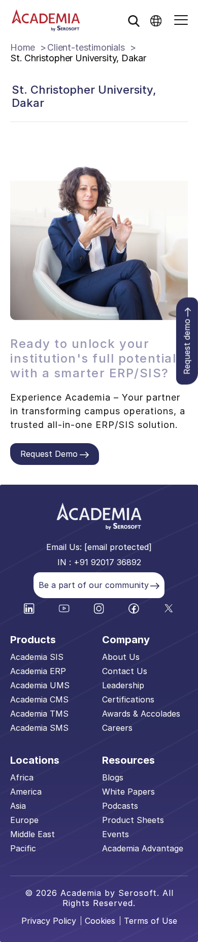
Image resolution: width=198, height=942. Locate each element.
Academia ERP (38, 671)
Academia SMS (39, 728)
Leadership (123, 685)
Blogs (112, 777)
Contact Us (124, 671)
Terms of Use (150, 921)
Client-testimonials (86, 47)
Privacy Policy (48, 921)
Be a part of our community (94, 585)
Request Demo (49, 454)
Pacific (23, 848)
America (26, 792)
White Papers (128, 792)
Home (22, 47)
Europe (24, 820)
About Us (121, 657)
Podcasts (120, 806)
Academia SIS (36, 657)
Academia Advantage (142, 848)
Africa (22, 777)
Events (115, 834)
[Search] (133, 21)
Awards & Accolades (141, 714)
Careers (117, 728)
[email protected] (118, 547)
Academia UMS (40, 685)
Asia (18, 806)
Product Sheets (133, 820)
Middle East (32, 834)
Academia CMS (39, 699)
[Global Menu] (156, 20)
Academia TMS (39, 714)
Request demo (187, 346)
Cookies (100, 921)
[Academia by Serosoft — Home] (45, 20)
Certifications (128, 699)
